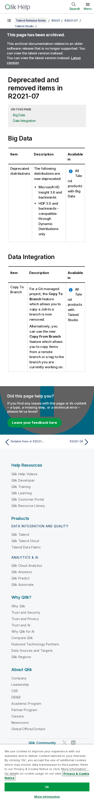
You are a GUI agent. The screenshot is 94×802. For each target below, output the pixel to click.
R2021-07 (71, 20)
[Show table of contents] (9, 20)
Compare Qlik (22, 638)
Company (18, 678)
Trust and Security (25, 612)
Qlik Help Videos (24, 474)
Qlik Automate (22, 584)
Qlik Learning (21, 493)
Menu (88, 8)
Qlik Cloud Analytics (26, 565)
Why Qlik (18, 606)
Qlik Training (21, 487)
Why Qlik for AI (22, 631)
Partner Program (24, 710)
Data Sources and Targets (32, 650)
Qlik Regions (21, 657)
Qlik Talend (20, 534)
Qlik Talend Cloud (25, 541)
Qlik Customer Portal (27, 499)
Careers (17, 716)
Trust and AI (20, 625)
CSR (14, 691)
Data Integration (24, 121)
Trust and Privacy (25, 619)
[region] (47, 773)
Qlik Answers (21, 572)
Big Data (19, 115)
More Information (47, 796)
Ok (47, 787)
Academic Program (26, 703)
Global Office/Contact (28, 729)
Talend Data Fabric (26, 547)
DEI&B (16, 697)
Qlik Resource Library (28, 506)
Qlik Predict (20, 578)
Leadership (20, 684)
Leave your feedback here (34, 422)
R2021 (56, 20)
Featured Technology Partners (35, 644)
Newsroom (20, 722)
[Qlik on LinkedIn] (73, 742)
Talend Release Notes (31, 20)
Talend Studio (24, 26)
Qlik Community (42, 743)
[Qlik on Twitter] (64, 742)
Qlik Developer (23, 480)
